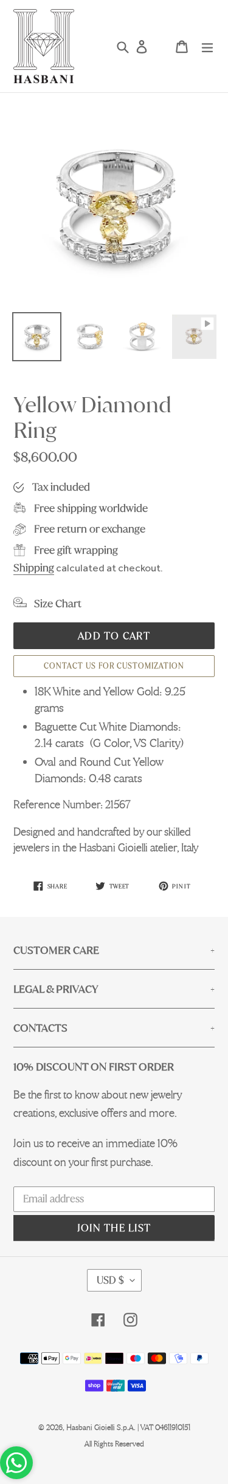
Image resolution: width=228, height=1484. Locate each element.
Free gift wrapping (76, 549)
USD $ (110, 1280)
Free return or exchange (89, 528)
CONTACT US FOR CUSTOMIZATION (114, 665)
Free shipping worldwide (91, 508)
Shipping (33, 567)
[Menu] (207, 46)
